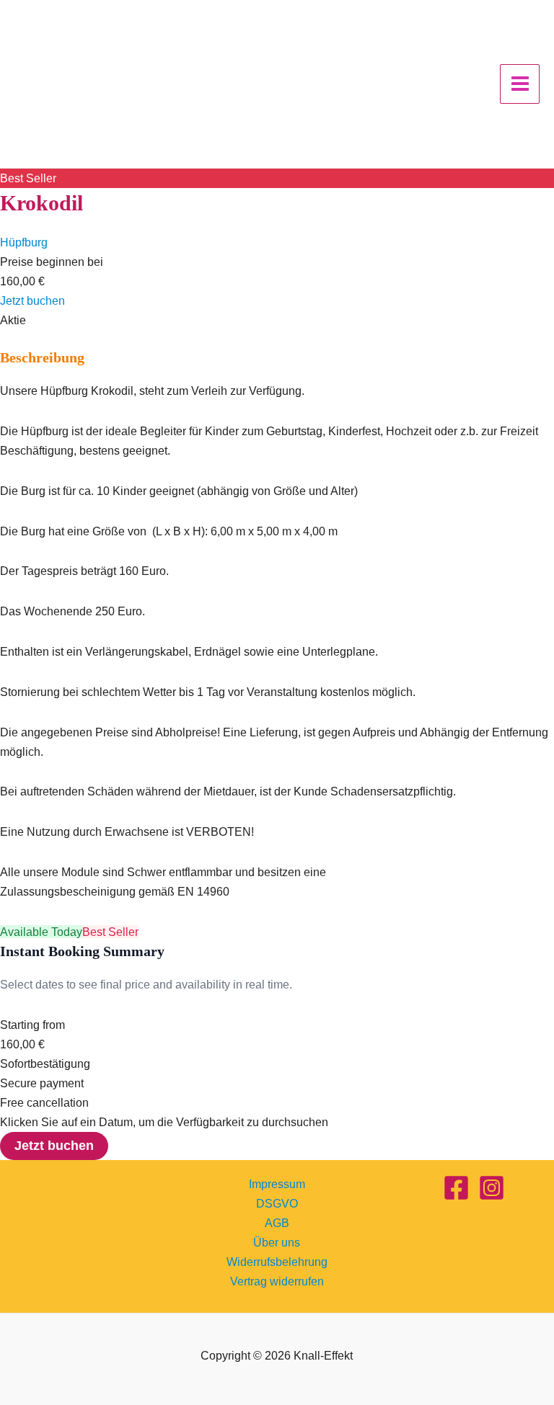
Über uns (276, 1242)
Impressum (277, 1183)
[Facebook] (456, 1187)
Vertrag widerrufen (277, 1281)
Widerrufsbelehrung (277, 1261)
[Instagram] (491, 1187)
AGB (277, 1222)
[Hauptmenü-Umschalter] (520, 84)
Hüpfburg (24, 242)
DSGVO (277, 1203)
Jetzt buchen (32, 300)
